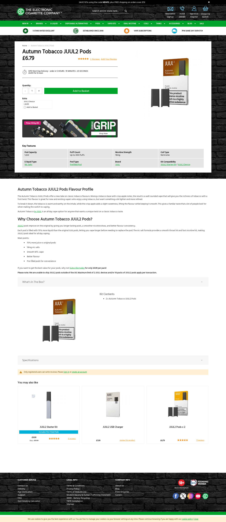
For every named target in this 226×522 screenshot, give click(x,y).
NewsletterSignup (170, 15)
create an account (79, 372)
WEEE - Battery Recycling (78, 498)
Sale (202, 23)
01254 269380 (182, 8)
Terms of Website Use (76, 491)
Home (24, 45)
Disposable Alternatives (76, 23)
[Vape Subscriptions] (126, 30)
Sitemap (70, 504)
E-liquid (54, 23)
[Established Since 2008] (75, 30)
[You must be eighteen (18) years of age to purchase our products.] (181, 483)
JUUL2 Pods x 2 (177, 427)
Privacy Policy (73, 488)
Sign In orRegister (194, 8)
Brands (39, 23)
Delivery (21, 488)
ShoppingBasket (205, 15)
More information (181, 488)
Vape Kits (112, 23)
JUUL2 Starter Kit (168, 164)
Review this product (127, 440)
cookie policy (187, 519)
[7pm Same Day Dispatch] (174, 30)
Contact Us (23, 485)
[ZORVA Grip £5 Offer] (70, 136)
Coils (146, 23)
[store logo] (39, 11)
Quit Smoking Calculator (29, 501)
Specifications (30, 360)
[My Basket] (205, 10)
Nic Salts (28, 164)
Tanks (158, 23)
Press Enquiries (122, 491)
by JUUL (38, 211)
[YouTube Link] (197, 496)
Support (21, 495)
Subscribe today (77, 268)
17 (200, 440)
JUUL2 (20, 225)
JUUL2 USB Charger (113, 427)
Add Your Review (109, 59)
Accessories (174, 23)
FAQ (20, 498)
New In (25, 23)
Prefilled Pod (76, 164)
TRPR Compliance (75, 501)
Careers (118, 495)
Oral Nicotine (130, 23)
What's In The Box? (33, 282)
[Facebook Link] (175, 496)
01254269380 (182, 15)
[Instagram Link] (190, 496)
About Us (119, 485)
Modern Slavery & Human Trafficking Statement (89, 495)
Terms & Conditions (76, 485)
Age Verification (25, 491)
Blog (190, 23)
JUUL (117, 164)
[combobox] (110, 10)
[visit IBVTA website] (199, 483)
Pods (97, 23)
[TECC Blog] (204, 496)
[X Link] (182, 496)
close (196, 519)
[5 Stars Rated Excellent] (25, 30)
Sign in (66, 372)
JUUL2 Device (29, 101)
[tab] (113, 281)
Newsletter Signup (170, 8)
